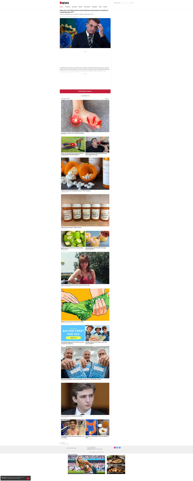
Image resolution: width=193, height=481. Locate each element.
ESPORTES (80, 6)
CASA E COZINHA (87, 6)
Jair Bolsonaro (64, 443)
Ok (28, 478)
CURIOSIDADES (94, 6)
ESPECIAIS (105, 6)
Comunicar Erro (84, 95)
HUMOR (100, 6)
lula (68, 443)
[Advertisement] (85, 59)
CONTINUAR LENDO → (85, 91)
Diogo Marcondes (75, 16)
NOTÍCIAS (61, 6)
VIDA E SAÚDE (74, 6)
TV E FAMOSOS (67, 6)
